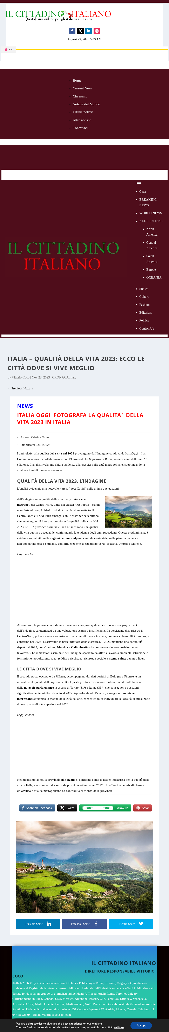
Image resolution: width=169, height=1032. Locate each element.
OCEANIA (154, 277)
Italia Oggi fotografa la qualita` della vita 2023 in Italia (80, 418)
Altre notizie (82, 120)
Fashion (144, 304)
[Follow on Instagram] (97, 31)
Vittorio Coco (20, 377)
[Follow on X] (80, 31)
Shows (143, 289)
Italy (73, 377)
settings (119, 1027)
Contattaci (80, 128)
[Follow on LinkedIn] (88, 31)
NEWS (25, 406)
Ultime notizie (83, 112)
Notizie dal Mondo (86, 104)
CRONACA (60, 377)
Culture (144, 296)
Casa (142, 191)
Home (77, 80)
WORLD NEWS (150, 213)
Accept (141, 1025)
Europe (151, 269)
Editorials (145, 312)
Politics (144, 320)
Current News (83, 88)
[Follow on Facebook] (72, 31)
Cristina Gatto (40, 437)
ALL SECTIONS (151, 221)
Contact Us (146, 328)
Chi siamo (80, 96)
